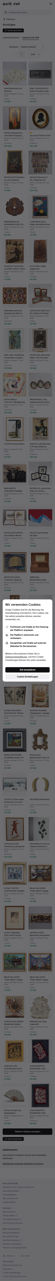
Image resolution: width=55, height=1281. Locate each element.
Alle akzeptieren (28, 669)
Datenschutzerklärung (16, 656)
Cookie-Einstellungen (27, 676)
